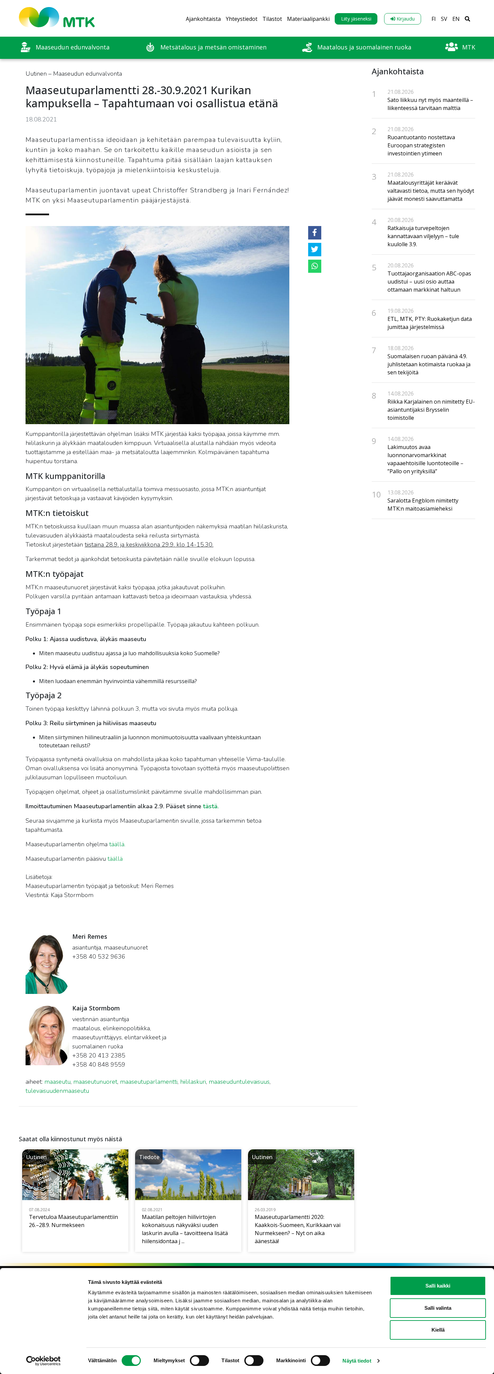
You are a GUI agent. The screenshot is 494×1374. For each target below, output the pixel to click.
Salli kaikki (437, 1286)
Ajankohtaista (203, 19)
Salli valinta (437, 1308)
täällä (116, 859)
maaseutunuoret (95, 1082)
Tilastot (272, 19)
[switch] (199, 1360)
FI (433, 19)
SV (444, 19)
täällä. (117, 844)
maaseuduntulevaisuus (239, 1082)
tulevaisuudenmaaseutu (57, 1091)
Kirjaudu (405, 18)
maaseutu (57, 1082)
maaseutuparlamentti (148, 1082)
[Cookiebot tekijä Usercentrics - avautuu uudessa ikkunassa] (43, 1361)
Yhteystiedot (241, 19)
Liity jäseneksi (356, 18)
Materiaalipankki (308, 19)
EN (456, 19)
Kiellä (438, 1330)
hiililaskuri (193, 1082)
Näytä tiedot (356, 1361)
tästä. (211, 806)
